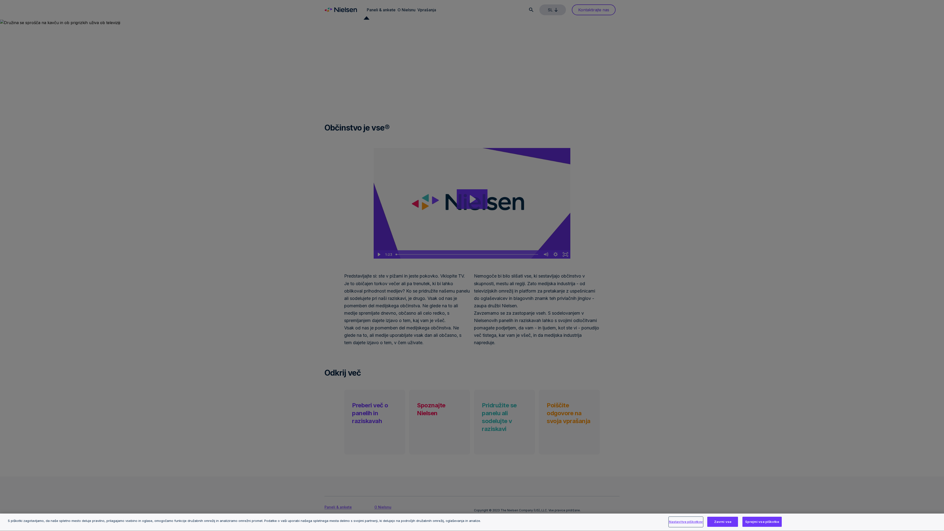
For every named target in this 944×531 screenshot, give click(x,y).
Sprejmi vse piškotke (762, 522)
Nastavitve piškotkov (686, 522)
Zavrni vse (722, 522)
